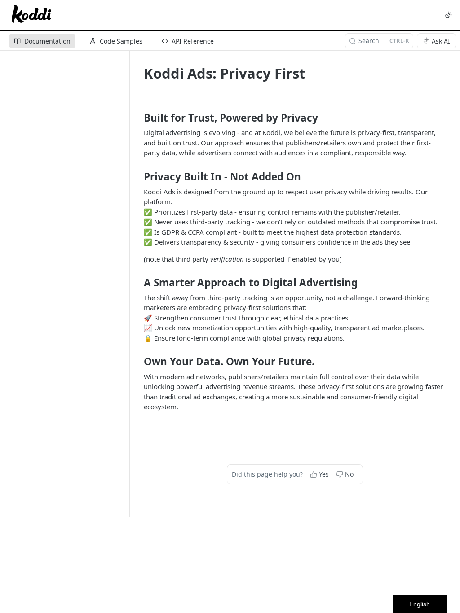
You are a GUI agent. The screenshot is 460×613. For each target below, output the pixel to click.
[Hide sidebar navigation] (127, 283)
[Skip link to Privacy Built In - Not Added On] (138, 176)
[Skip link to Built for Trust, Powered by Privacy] (138, 118)
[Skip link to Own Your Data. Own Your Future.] (138, 361)
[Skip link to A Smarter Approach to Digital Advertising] (138, 282)
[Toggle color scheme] (448, 15)
